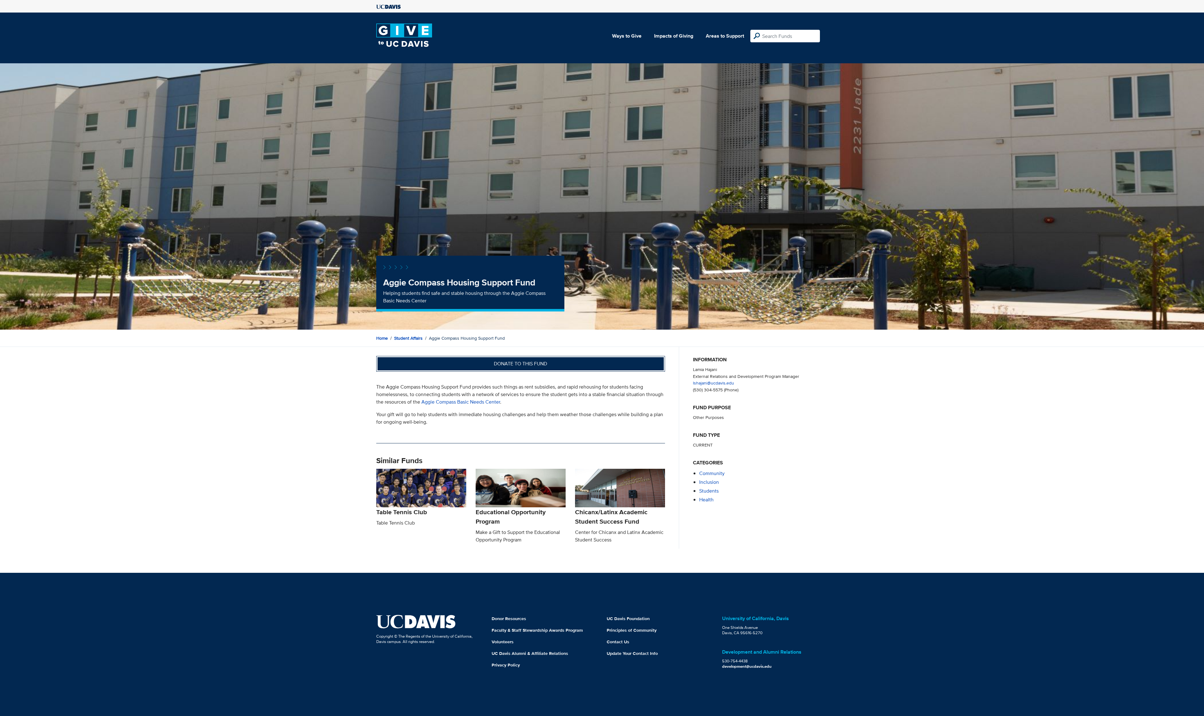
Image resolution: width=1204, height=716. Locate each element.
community (712, 473)
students (709, 490)
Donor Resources (509, 618)
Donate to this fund (520, 363)
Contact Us (618, 642)
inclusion (709, 482)
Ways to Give (627, 35)
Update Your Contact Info (632, 653)
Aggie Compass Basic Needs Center (460, 401)
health (706, 499)
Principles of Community (632, 630)
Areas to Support (725, 35)
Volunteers (503, 642)
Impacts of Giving (673, 35)
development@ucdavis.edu (747, 666)
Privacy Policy (506, 665)
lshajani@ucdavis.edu (713, 382)
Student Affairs (408, 338)
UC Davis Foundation (628, 618)
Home (382, 338)
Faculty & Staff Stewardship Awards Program (537, 630)
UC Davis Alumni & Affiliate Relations (530, 653)
